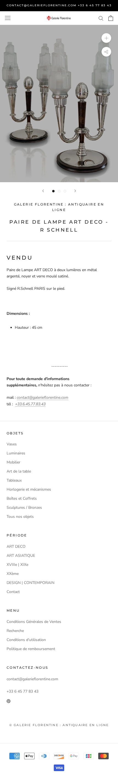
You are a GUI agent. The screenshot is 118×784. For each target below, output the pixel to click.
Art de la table (19, 471)
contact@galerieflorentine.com (42, 397)
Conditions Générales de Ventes (34, 621)
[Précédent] (43, 191)
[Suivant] (75, 191)
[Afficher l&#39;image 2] (59, 191)
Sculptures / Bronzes (24, 507)
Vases (12, 444)
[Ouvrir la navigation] (7, 18)
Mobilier (13, 462)
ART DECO (16, 546)
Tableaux (14, 480)
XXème (13, 573)
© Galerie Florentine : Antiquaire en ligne (59, 725)
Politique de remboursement (31, 648)
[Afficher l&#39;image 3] (65, 191)
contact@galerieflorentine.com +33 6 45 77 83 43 (59, 5)
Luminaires (16, 453)
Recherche (15, 630)
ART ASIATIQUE (21, 555)
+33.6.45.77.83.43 (30, 404)
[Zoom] (106, 38)
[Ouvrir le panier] (110, 18)
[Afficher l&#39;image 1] (53, 191)
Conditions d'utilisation (26, 639)
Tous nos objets (20, 516)
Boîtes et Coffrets (22, 498)
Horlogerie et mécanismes (29, 489)
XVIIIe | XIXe (17, 564)
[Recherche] (101, 18)
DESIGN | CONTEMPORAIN (30, 582)
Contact (13, 591)
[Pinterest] (8, 701)
